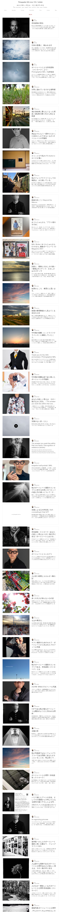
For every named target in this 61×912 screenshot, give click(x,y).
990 (35, 2)
